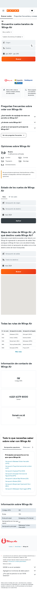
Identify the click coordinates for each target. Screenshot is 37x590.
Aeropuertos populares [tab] (12, 447)
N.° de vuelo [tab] (13, 197)
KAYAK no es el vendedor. (11, 567)
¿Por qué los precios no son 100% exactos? (14, 574)
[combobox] (20, 202)
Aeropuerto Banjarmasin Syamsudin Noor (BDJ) (18, 485)
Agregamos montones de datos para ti (16, 571)
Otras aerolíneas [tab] (28, 447)
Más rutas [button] (18, 352)
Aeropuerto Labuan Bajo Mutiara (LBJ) (16, 478)
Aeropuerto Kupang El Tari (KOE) (15, 471)
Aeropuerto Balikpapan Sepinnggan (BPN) (18, 489)
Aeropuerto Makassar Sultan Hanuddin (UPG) (17, 462)
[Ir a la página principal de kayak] (13, 10)
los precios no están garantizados (17, 561)
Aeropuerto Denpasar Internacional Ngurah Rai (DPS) (16, 475)
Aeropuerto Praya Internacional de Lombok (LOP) (18, 467)
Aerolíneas (18, 546)
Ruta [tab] (4, 197)
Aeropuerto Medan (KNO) (13, 481)
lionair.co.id (18, 415)
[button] (3, 10)
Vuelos (11, 546)
